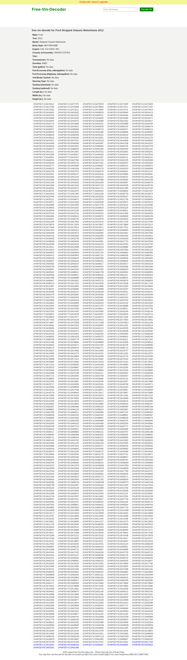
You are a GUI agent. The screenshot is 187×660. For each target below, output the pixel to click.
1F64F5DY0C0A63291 (43, 648)
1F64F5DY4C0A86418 (68, 645)
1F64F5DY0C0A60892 (117, 645)
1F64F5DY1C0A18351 (43, 645)
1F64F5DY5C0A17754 (142, 642)
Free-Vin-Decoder (49, 9)
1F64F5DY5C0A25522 (142, 645)
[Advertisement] (93, 19)
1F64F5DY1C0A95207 (93, 645)
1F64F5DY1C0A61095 (68, 648)
